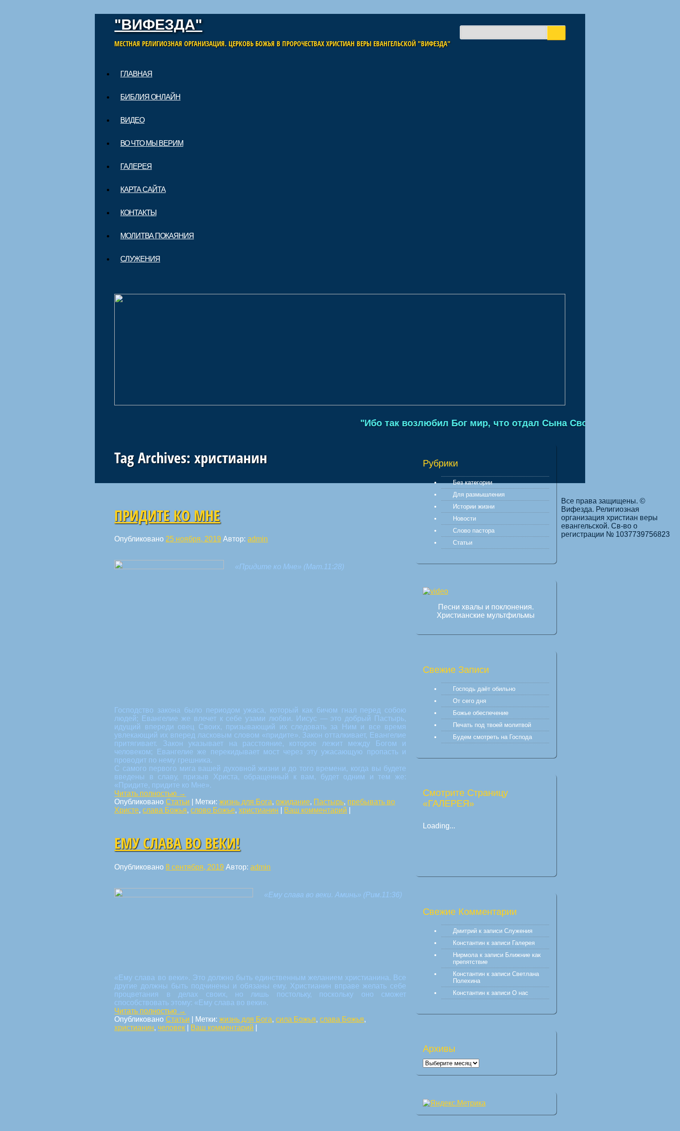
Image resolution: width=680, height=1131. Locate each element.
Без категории (472, 482)
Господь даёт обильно (484, 688)
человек (171, 1028)
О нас (520, 992)
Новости (464, 518)
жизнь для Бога (245, 802)
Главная (136, 74)
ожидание (293, 802)
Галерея (136, 166)
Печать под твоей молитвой (492, 724)
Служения (140, 259)
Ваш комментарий (315, 810)
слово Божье (213, 810)
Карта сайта (143, 189)
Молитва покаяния (157, 236)
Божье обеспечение (480, 712)
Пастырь (329, 802)
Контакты (138, 213)
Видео (132, 120)
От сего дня (469, 700)
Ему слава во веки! (177, 843)
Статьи (178, 802)
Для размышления (479, 494)
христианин (258, 810)
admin (257, 539)
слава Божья (164, 810)
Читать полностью (150, 793)
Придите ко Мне (167, 515)
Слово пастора (474, 530)
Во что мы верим (151, 143)
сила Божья (296, 1019)
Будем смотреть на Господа (492, 736)
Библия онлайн (150, 97)
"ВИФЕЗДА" (158, 24)
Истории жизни (474, 506)
